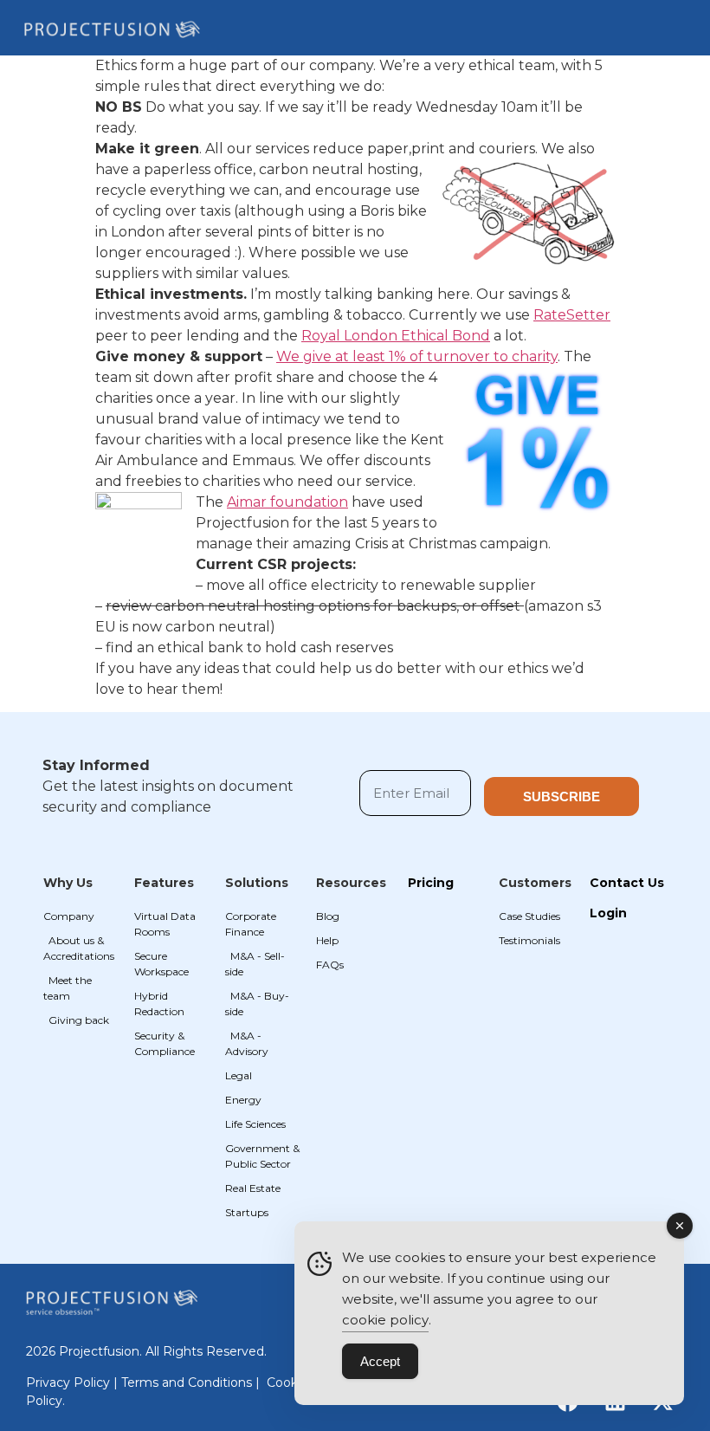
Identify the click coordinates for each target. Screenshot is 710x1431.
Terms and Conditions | (192, 1382)
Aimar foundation (287, 502)
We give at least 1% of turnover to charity (417, 356)
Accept (380, 1361)
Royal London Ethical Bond (395, 335)
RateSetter (571, 315)
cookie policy (385, 1319)
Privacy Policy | (73, 1382)
